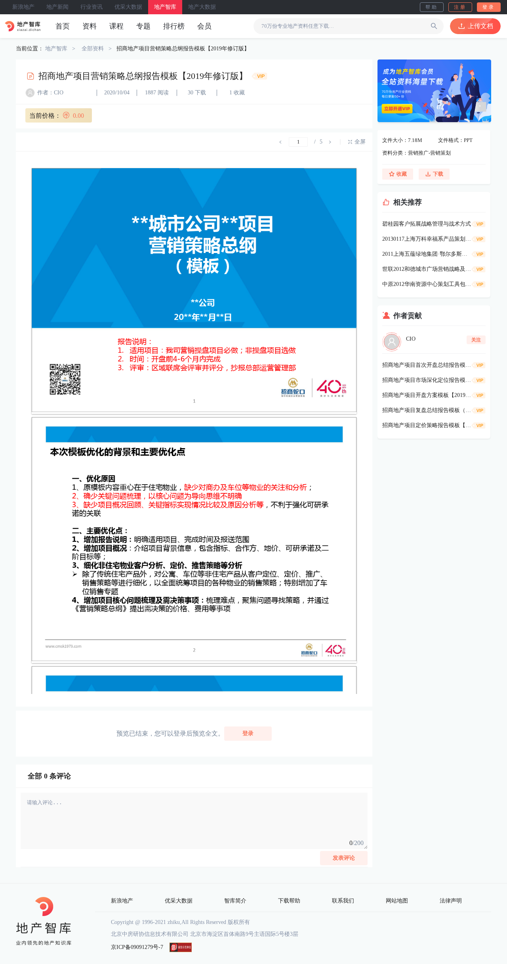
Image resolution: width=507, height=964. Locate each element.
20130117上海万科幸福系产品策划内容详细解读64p (426, 239)
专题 (143, 26)
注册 (460, 7)
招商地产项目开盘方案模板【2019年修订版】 (426, 395)
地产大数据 (202, 7)
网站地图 (397, 901)
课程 (116, 26)
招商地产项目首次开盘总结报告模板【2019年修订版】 (426, 365)
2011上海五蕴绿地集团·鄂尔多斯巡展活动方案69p (426, 254)
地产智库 (165, 7)
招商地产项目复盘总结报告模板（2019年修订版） (426, 410)
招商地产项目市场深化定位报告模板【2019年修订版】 (426, 380)
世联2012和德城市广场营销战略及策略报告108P (426, 269)
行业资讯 (91, 7)
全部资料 (93, 49)
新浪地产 (23, 7)
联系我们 (343, 901)
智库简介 (235, 901)
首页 (62, 26)
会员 (204, 26)
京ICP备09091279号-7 (137, 947)
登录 (488, 7)
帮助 (431, 7)
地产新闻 (57, 7)
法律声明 (451, 901)
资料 (89, 26)
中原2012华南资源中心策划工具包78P (426, 284)
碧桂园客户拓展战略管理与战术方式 (426, 224)
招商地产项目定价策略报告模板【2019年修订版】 (426, 425)
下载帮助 (289, 901)
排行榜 (174, 26)
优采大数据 (128, 7)
